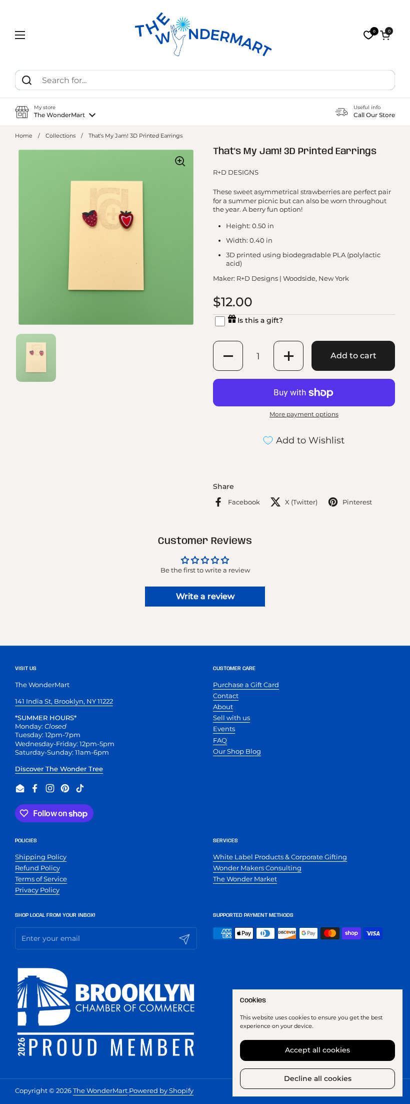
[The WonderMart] (205, 35)
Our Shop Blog (237, 751)
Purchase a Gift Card (246, 685)
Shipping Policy (40, 857)
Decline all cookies (318, 1078)
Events (224, 729)
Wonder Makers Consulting (257, 868)
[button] (385, 35)
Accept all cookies (317, 1049)
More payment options (304, 414)
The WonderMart (100, 1090)
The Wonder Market (245, 879)
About (223, 707)
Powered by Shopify (161, 1090)
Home (23, 136)
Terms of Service (41, 879)
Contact (225, 696)
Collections (61, 136)
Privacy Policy (37, 890)
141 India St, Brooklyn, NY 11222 (64, 701)
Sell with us (231, 718)
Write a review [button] (205, 596)
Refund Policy (37, 868)
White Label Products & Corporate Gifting (280, 857)
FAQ (220, 740)
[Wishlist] (368, 35)
